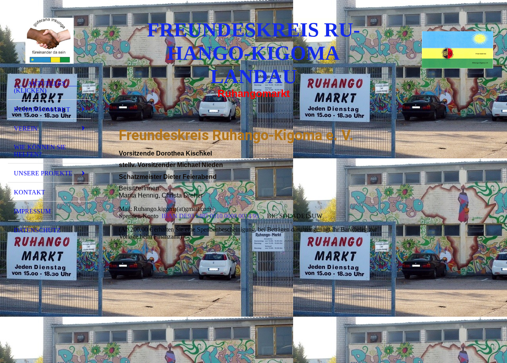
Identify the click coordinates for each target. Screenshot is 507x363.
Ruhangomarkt (42, 109)
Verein (26, 128)
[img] (49, 41)
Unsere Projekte (43, 173)
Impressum (32, 211)
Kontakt (29, 192)
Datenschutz (37, 230)
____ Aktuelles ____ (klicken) (47, 87)
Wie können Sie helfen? (40, 151)
